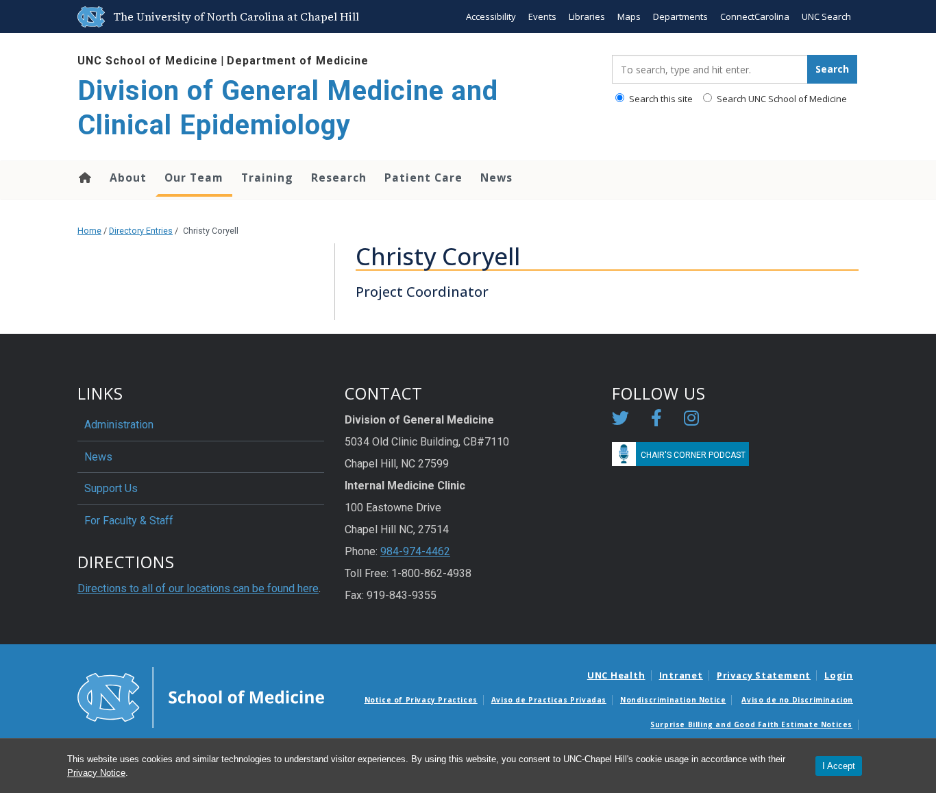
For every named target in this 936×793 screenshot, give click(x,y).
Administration (118, 424)
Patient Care (423, 177)
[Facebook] (656, 420)
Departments (680, 16)
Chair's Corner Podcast (693, 455)
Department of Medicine (298, 60)
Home (84, 177)
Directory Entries (141, 230)
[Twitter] (620, 420)
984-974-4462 (415, 551)
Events (542, 16)
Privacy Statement (764, 675)
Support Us (111, 488)
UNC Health (616, 675)
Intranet (681, 675)
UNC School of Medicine (147, 60)
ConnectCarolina (754, 16)
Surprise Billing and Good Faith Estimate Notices (751, 724)
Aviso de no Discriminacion (797, 700)
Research (339, 177)
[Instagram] (691, 420)
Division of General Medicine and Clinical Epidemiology (287, 108)
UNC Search (826, 16)
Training (267, 177)
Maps (629, 16)
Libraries (587, 16)
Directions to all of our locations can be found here (198, 588)
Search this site (660, 99)
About (128, 177)
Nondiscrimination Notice (673, 700)
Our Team (193, 177)
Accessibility (491, 16)
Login (838, 675)
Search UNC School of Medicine (781, 99)
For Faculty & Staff (128, 520)
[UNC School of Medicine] (200, 696)
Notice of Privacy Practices (421, 700)
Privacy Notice (96, 773)
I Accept (838, 766)
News (496, 177)
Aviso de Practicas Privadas (548, 700)
